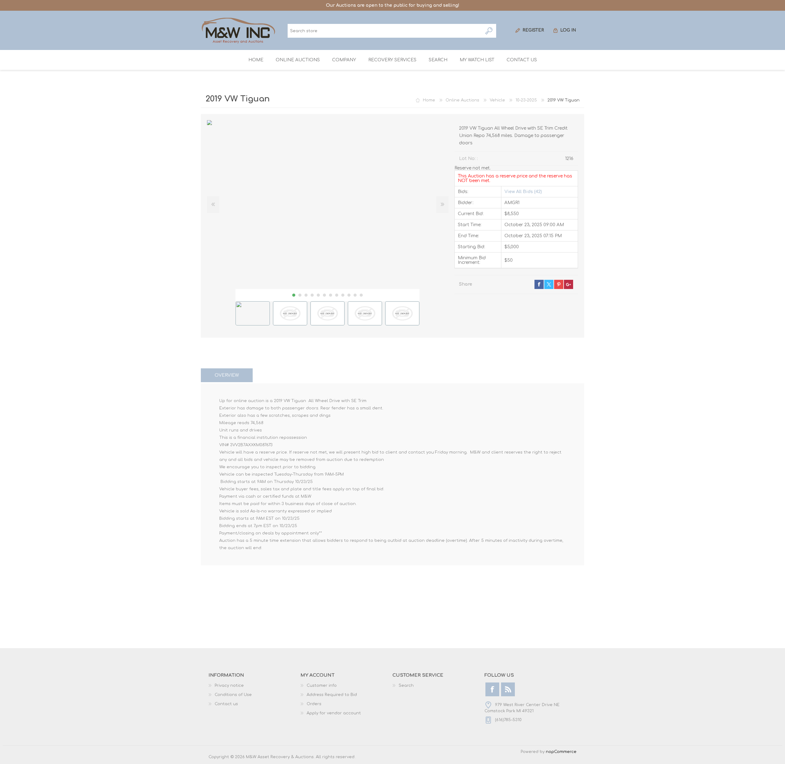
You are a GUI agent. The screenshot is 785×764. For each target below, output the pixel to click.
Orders (314, 704)
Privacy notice (229, 685)
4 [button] (312, 295)
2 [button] (299, 295)
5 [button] (318, 295)
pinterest (558, 284)
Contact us (226, 704)
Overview (227, 375)
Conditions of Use (233, 695)
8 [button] (336, 295)
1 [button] (293, 295)
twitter (548, 284)
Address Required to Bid (332, 695)
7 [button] (330, 295)
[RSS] (508, 689)
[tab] (227, 375)
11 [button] (355, 295)
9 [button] (342, 295)
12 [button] (361, 295)
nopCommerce (561, 752)
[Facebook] (492, 689)
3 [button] (306, 295)
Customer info (322, 685)
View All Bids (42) (523, 191)
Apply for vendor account (334, 713)
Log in (568, 30)
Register (533, 30)
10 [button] (348, 295)
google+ (568, 284)
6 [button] (324, 295)
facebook (539, 284)
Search (489, 31)
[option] (252, 313)
